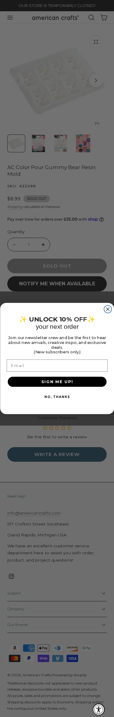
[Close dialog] (108, 309)
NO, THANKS (57, 397)
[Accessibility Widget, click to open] (99, 709)
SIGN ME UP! (57, 381)
